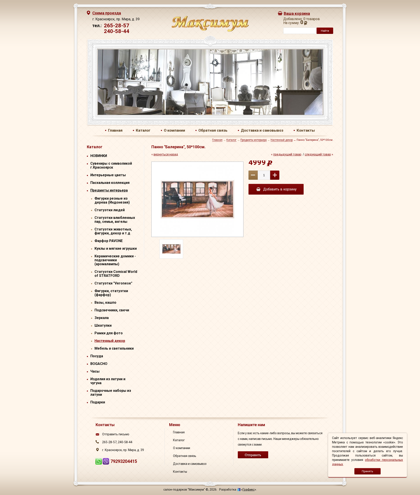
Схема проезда (106, 13)
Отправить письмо (115, 434)
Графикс (249, 489)
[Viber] (106, 463)
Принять (367, 471)
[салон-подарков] (210, 30)
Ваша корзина (297, 13)
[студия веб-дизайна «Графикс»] (239, 489)
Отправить (253, 454)
